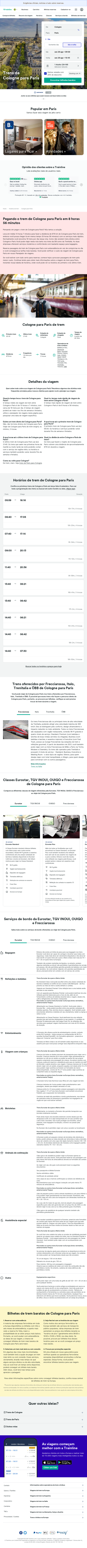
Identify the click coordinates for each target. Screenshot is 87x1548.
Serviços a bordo (61, 15)
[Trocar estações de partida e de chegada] (78, 30)
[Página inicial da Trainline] (7, 9)
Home (4, 208)
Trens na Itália (36, 766)
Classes (49, 15)
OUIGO (63, 355)
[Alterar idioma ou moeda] (16, 9)
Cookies (16, 1516)
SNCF (59, 357)
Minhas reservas (50, 9)
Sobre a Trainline (9, 1490)
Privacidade (8, 1516)
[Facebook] (21, 1532)
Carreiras (7, 1506)
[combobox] (62, 27)
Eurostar (64, 351)
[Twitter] (25, 1532)
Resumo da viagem (25, 15)
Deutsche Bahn (60, 350)
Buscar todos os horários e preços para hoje (44, 666)
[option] (53, 45)
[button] (43, 3)
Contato (6, 1485)
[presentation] (36, 9)
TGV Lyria (60, 361)
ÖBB (65, 367)
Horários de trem (14, 208)
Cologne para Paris (27, 208)
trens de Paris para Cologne (30, 463)
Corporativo (8, 1501)
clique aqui (70, 489)
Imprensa (7, 1496)
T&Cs (6, 1511)
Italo (58, 355)
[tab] (23, 712)
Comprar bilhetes (9, 15)
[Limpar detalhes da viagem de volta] (78, 57)
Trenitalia (60, 365)
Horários (39, 15)
